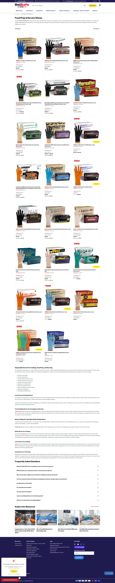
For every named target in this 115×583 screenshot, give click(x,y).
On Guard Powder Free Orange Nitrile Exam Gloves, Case (29, 311)
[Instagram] (74, 544)
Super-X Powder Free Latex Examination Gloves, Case (85, 229)
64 (23, 230)
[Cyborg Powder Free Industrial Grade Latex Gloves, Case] (58, 215)
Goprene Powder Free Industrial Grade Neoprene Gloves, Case (84, 270)
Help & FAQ (28, 545)
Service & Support (30, 541)
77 (23, 62)
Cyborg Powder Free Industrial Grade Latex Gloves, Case (57, 229)
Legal (51, 541)
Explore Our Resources (31, 550)
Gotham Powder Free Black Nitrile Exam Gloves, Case (28, 229)
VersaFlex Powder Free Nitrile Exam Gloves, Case (84, 102)
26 (23, 313)
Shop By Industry (50, 10)
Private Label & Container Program (33, 556)
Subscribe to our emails (79, 550)
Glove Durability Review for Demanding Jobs (44, 530)
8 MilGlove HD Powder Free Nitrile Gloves (82, 187)
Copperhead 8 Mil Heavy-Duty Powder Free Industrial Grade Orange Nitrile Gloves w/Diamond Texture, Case (28, 187)
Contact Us (28, 557)
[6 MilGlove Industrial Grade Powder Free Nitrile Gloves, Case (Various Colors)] (29, 338)
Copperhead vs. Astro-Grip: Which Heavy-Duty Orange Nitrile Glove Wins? (25, 530)
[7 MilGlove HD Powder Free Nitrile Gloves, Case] (86, 130)
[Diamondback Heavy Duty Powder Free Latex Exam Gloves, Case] (29, 130)
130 (52, 105)
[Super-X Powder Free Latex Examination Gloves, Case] (86, 215)
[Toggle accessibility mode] (99, 1)
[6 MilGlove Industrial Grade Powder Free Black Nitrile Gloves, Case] (86, 46)
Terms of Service (53, 548)
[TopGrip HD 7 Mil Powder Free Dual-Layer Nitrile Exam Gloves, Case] (58, 130)
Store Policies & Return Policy (56, 543)
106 (52, 147)
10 (80, 188)
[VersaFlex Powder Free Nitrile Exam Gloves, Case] (86, 88)
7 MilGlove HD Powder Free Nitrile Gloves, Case (84, 144)
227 (80, 104)
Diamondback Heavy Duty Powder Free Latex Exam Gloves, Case (27, 145)
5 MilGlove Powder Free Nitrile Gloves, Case (26, 60)
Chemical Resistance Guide (32, 554)
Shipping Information (54, 545)
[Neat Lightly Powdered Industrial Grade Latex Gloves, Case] (58, 255)
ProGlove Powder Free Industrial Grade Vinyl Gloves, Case (28, 270)
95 (23, 147)
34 (80, 230)
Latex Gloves (29, 10)
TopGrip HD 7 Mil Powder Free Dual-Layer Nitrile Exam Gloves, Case (57, 145)
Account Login (18, 543)
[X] (83, 544)
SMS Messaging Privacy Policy (56, 552)
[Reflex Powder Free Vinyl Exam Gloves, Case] (86, 297)
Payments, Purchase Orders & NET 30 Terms (59, 547)
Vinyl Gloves (39, 10)
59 (80, 63)
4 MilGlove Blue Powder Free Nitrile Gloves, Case (56, 311)
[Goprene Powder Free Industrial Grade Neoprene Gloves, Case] (86, 255)
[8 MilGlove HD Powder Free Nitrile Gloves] (86, 172)
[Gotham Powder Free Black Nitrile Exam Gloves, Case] (29, 215)
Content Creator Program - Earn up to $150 (35, 543)
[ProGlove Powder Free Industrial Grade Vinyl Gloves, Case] (29, 255)
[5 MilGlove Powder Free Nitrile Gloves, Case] (29, 46)
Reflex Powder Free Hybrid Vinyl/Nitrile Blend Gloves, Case (57, 353)
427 (52, 62)
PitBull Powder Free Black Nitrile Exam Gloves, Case (56, 60)
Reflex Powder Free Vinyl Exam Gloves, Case (83, 311)
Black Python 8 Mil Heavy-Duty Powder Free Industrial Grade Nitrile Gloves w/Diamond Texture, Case (57, 103)
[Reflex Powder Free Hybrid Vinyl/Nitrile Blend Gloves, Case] (58, 338)
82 (52, 188)
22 (80, 313)
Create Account (18, 545)
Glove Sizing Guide (30, 552)
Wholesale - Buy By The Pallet (81, 10)
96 (23, 189)
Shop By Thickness (64, 10)
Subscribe (79, 557)
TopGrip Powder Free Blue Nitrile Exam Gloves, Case (56, 187)
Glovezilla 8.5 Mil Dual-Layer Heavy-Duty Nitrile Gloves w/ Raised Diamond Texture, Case (28, 103)
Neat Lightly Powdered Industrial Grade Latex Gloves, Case (57, 270)
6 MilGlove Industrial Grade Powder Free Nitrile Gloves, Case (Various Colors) (28, 353)
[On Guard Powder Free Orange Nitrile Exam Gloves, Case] (29, 297)
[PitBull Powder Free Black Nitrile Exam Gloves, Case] (58, 46)
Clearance (94, 10)
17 (80, 146)
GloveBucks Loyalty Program (32, 548)
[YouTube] (78, 544)
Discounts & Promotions (31, 547)
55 (23, 105)
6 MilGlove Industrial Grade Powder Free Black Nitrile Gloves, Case (85, 61)
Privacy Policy (53, 550)
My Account (93, 5)
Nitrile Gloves (19, 10)
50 (52, 230)
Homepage (17, 14)
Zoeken (84, 5)
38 (52, 272)
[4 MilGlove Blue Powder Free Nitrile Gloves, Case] (58, 297)
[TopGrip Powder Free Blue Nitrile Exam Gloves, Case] (58, 172)
